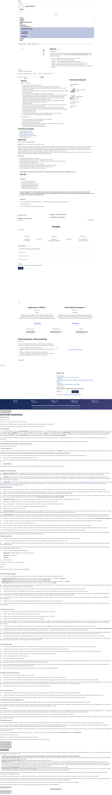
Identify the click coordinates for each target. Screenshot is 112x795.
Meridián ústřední (27, 131)
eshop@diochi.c (64, 732)
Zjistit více (37, 323)
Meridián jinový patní (28, 132)
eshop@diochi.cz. (53, 679)
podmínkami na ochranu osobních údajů (33, 265)
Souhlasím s (30, 265)
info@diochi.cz (39, 626)
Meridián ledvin (27, 137)
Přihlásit (21, 9)
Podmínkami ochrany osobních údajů (31, 784)
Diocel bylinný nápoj (74, 101)
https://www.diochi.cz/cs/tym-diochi (90, 482)
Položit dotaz (91, 219)
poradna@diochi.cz (61, 782)
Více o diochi (21, 360)
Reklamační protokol (55, 405)
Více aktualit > (59, 385)
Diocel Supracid (79, 96)
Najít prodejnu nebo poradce (75, 349)
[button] (57, 26)
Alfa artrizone (73, 105)
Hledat (19, 2)
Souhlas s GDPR (64, 405)
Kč (21, 11)
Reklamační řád (45, 405)
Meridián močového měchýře (30, 135)
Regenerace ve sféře (32, 73)
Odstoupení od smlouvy (75, 405)
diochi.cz (50, 582)
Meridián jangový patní (29, 134)
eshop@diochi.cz (49, 626)
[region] (56, 289)
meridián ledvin (82, 53)
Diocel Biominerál (74, 84)
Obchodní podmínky (36, 405)
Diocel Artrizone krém (81, 89)
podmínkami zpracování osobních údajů (72, 394)
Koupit (42, 77)
